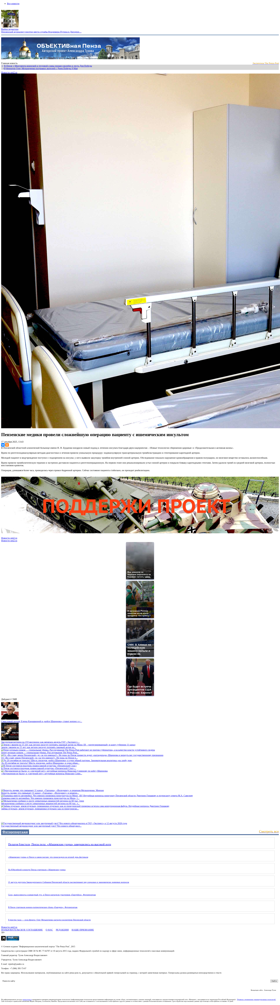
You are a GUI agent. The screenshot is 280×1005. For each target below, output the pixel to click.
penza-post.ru (27, 999)
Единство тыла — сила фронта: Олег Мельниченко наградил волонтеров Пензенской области (49, 920)
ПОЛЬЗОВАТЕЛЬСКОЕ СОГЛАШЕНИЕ (22, 930)
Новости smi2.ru (9, 72)
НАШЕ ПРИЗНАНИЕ (83, 930)
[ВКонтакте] (3, 445)
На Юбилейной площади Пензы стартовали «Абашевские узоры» (37, 870)
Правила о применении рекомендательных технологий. (256, 999)
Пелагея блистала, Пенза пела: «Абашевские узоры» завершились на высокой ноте (59, 844)
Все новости (13, 3)
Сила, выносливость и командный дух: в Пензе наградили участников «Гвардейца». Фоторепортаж (52, 895)
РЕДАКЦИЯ (62, 930)
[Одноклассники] (7, 445)
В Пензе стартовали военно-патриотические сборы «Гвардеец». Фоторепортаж (42, 907)
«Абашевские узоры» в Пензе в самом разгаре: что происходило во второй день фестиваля (48, 857)
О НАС (49, 930)
